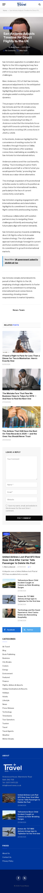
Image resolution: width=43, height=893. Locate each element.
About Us (6, 853)
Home (5, 10)
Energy (5, 670)
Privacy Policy (7, 861)
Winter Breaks (8, 739)
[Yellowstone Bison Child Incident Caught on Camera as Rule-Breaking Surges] (9, 583)
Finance (5, 681)
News (4, 704)
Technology (7, 712)
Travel (6, 534)
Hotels (5, 697)
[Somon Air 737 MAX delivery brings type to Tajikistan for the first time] (9, 599)
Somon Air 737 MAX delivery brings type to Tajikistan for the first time (29, 598)
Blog (4, 650)
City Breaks (7, 662)
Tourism (5, 723)
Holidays (5, 693)
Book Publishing (8, 654)
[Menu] (3, 4)
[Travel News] (21, 4)
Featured (6, 677)
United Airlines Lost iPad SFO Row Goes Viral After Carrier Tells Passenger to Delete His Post (21, 560)
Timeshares (7, 716)
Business (6, 658)
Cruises (5, 666)
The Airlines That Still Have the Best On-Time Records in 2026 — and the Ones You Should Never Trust (19, 434)
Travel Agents (8, 731)
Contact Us (6, 857)
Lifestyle (5, 700)
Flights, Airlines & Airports (12, 685)
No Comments (10, 50)
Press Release (8, 708)
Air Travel (7, 28)
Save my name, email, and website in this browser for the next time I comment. (21, 508)
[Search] (39, 4)
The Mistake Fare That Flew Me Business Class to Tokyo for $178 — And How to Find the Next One (19, 396)
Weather (5, 735)
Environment (7, 673)
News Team (15, 47)
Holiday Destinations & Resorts (14, 689)
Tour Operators (8, 720)
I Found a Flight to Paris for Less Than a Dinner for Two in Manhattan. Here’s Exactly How (21, 358)
